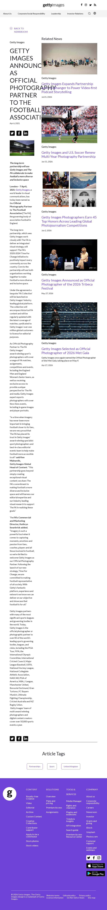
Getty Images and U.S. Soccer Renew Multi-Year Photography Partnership (69, 154)
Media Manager (74, 801)
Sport (52, 766)
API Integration (73, 825)
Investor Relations (75, 13)
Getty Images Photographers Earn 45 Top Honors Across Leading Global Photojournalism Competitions (69, 221)
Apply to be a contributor (32, 835)
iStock (89, 827)
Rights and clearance (71, 806)
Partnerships (34, 766)
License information (55, 897)
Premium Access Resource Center (74, 835)
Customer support (91, 842)
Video (29, 803)
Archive (29, 812)
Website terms (52, 895)
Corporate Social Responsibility (31, 13)
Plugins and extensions (71, 813)
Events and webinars (91, 848)
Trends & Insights (70, 819)
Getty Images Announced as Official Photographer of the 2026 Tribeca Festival (68, 284)
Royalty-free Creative (32, 797)
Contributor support (32, 828)
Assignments (52, 812)
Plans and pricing (50, 802)
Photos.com (92, 836)
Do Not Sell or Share (75, 897)
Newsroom (91, 812)
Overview (50, 796)
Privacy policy (85, 895)
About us (90, 796)
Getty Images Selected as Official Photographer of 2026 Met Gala (66, 351)
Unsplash (90, 832)
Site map (91, 897)
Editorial (30, 807)
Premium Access (54, 807)
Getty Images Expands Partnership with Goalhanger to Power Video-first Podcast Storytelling (69, 88)
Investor (90, 816)
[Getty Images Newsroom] (53, 5)
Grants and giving (91, 822)
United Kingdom (71, 766)
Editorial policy (69, 895)
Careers (90, 807)
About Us (7, 13)
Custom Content (34, 816)
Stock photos (32, 841)
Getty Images (17, 42)
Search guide (72, 830)
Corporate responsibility (92, 802)
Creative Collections (31, 822)
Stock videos (32, 845)
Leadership (56, 13)
